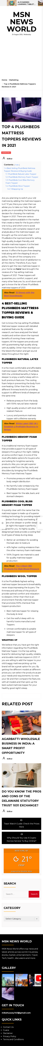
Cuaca (6, 1030)
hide (17, 165)
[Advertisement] (21, 58)
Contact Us (8, 1027)
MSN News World (21, 21)
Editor (9, 159)
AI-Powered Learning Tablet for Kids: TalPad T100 (26, 3)
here (18, 269)
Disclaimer (8, 1033)
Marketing (6, 152)
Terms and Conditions (13, 1039)
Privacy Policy (9, 1036)
